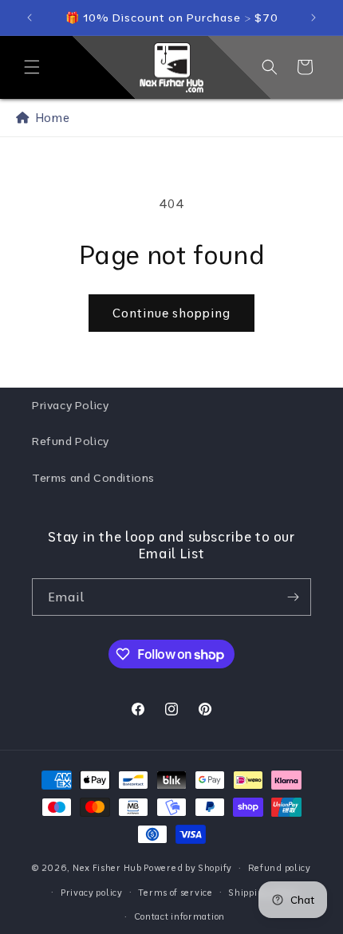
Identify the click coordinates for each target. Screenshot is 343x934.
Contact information (179, 916)
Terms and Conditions (93, 478)
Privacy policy (92, 892)
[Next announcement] (313, 17)
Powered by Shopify (188, 867)
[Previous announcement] (29, 17)
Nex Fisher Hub (107, 867)
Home (49, 117)
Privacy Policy (70, 405)
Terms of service (175, 892)
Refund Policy (70, 441)
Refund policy (279, 867)
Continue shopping (171, 313)
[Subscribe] (292, 597)
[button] (31, 67)
